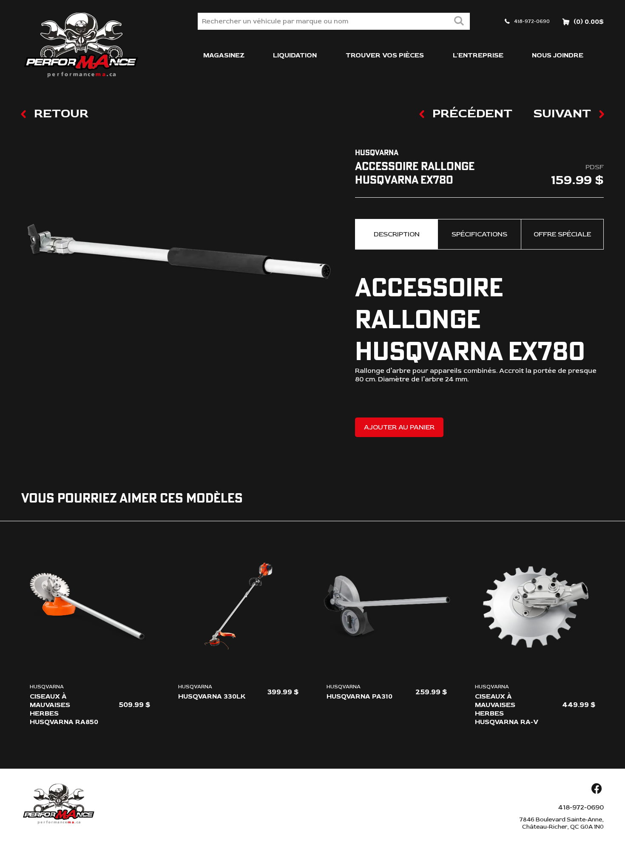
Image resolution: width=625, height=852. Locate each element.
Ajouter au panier (399, 427)
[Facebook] (596, 789)
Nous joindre (557, 55)
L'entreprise (478, 55)
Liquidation (295, 55)
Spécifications (479, 234)
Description (397, 234)
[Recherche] (459, 21)
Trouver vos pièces (385, 55)
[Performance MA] (80, 45)
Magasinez (223, 55)
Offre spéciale (562, 234)
